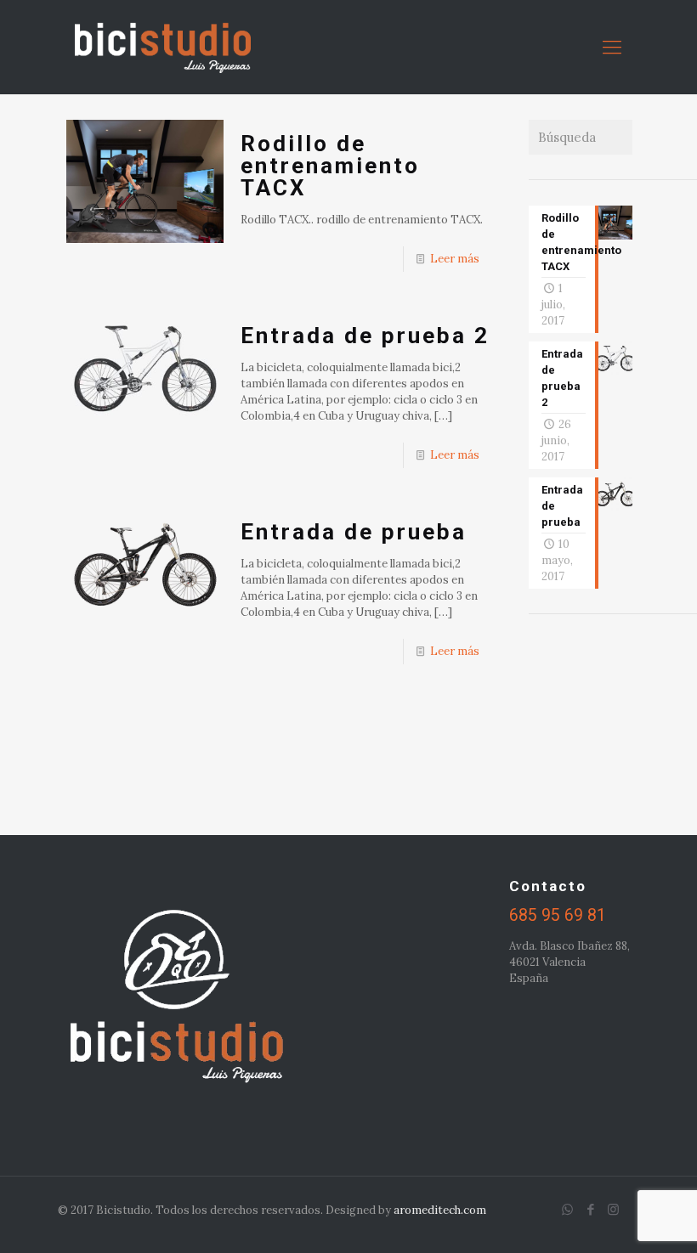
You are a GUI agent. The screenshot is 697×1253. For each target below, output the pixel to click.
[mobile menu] (612, 46)
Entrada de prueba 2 (365, 335)
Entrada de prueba (354, 532)
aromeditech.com (440, 1210)
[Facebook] (590, 1209)
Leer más (454, 258)
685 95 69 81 (557, 915)
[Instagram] (613, 1209)
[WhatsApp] (567, 1209)
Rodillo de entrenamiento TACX (330, 165)
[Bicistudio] (163, 46)
